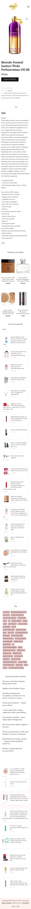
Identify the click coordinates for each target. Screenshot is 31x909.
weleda (26, 665)
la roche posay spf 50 (20, 638)
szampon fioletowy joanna (10, 662)
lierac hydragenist (7, 641)
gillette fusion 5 (12, 624)
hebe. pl (14, 627)
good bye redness (22, 624)
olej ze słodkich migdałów (9, 647)
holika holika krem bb (8, 629)
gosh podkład (6, 627)
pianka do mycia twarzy (9, 650)
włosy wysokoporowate (19, 95)
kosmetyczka (6, 635)
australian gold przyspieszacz (18, 612)
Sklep (13, 906)
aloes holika (6, 612)
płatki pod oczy (7, 653)
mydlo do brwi (7, 644)
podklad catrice (21, 650)
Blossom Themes (7, 903)
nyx (13, 644)
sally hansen (6, 659)
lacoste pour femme (8, 638)
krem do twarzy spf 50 (17, 635)
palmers (20, 647)
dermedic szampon (16, 621)
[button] (26, 18)
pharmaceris (22, 93)
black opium (6, 615)
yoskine (5, 668)
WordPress (26, 903)
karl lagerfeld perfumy (21, 632)
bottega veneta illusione (17, 615)
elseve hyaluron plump (11, 93)
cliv (9, 621)
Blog (18, 906)
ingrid (4, 632)
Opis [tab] (16, 107)
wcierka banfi (19, 665)
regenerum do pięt (8, 656)
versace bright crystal (8, 665)
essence (5, 624)
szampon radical (22, 662)
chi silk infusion (22, 618)
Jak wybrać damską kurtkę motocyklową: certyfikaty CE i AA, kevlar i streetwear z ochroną (13, 695)
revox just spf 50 (18, 656)
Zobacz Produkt (10, 79)
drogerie (25, 621)
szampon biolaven (6, 95)
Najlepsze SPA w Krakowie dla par (13, 688)
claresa (5, 621)
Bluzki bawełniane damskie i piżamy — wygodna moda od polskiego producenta (14, 741)
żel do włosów (16, 98)
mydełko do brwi (18, 641)
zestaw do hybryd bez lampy (16, 668)
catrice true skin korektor (9, 618)
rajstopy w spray (17, 653)
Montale (10, 90)
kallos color (11, 632)
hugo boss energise (21, 629)
